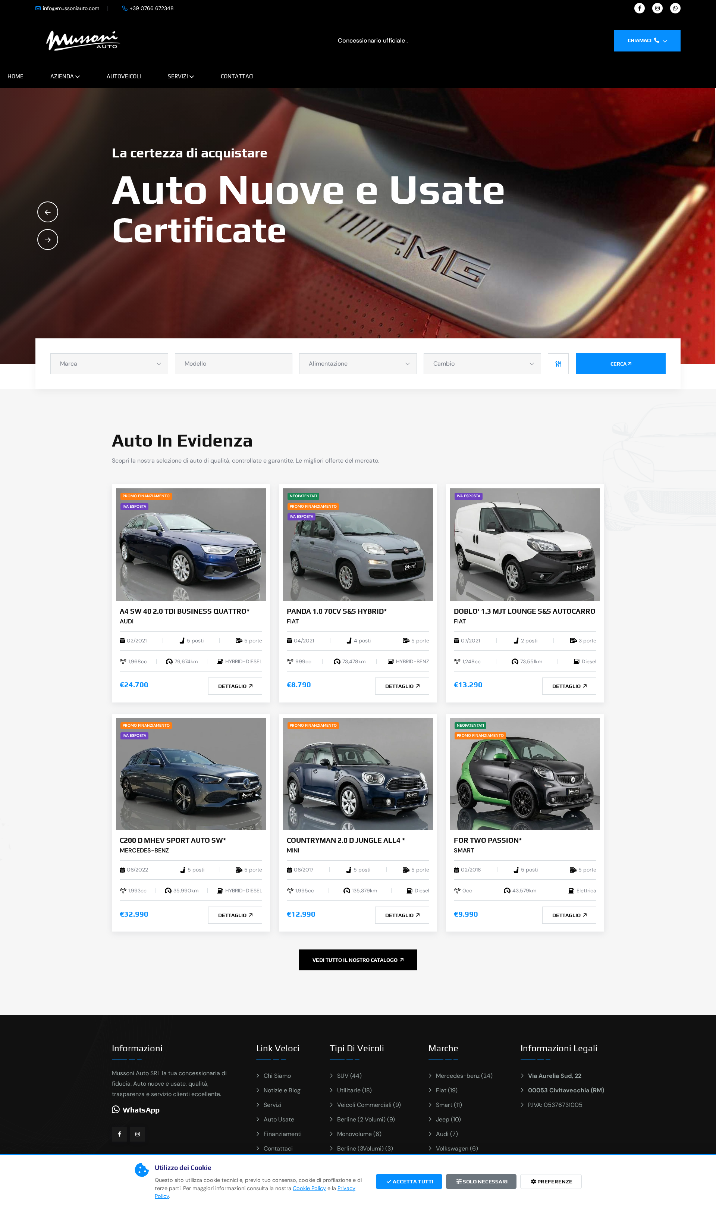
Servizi (178, 76)
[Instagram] (657, 8)
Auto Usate (279, 1119)
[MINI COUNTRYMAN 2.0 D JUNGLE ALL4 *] (358, 773)
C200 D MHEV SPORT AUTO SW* (173, 840)
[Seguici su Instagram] (137, 1134)
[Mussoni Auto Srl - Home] (83, 40)
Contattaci (237, 76)
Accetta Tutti (412, 1181)
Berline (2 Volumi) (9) (366, 1119)
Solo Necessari (485, 1181)
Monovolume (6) (359, 1134)
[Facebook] (639, 8)
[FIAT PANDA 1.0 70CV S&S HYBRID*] (358, 544)
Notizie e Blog (282, 1090)
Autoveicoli (124, 76)
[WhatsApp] (675, 8)
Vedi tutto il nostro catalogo (356, 960)
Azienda (62, 76)
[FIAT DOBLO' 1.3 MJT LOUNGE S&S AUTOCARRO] (525, 544)
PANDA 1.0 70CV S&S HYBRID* (337, 611)
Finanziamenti (283, 1134)
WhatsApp (141, 1109)
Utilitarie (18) (354, 1090)
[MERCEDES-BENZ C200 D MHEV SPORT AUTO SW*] (191, 773)
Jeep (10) (448, 1119)
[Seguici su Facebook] (119, 1134)
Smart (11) (449, 1105)
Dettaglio (233, 686)
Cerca (618, 364)
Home (15, 76)
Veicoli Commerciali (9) (369, 1105)
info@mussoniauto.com (71, 8)
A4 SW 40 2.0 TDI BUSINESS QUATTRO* (184, 611)
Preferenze (554, 1181)
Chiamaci (640, 40)
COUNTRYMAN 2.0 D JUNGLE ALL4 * (346, 840)
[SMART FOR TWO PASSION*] (525, 773)
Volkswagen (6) (457, 1148)
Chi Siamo (277, 1076)
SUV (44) (349, 1076)
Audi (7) (447, 1134)
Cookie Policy (309, 1188)
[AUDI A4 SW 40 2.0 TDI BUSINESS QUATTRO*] (191, 544)
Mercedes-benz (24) (464, 1076)
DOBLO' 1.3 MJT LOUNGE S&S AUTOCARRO (525, 611)
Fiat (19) (447, 1090)
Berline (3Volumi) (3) (365, 1148)
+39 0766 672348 (152, 8)
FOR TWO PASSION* (488, 840)
